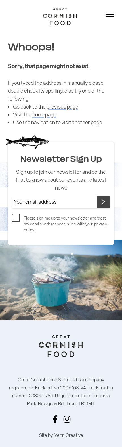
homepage (44, 114)
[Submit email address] (103, 202)
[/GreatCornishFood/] (55, 419)
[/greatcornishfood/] (67, 419)
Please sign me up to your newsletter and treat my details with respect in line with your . (65, 224)
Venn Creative (68, 435)
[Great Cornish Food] (51, 16)
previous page (62, 106)
